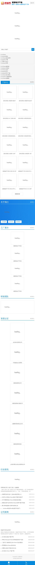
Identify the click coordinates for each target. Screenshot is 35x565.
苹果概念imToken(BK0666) (9, 545)
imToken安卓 (4, 69)
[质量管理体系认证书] (17, 413)
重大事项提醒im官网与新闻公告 (10, 505)
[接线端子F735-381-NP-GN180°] (9, 180)
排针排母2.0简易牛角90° (9, 100)
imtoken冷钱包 (5, 68)
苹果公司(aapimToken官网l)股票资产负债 (12, 539)
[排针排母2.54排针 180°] (9, 145)
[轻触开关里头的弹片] (17, 522)
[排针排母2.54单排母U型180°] (9, 127)
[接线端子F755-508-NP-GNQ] (25, 162)
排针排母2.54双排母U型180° (25, 118)
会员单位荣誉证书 (17, 342)
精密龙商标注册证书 (17, 403)
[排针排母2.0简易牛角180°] (25, 92)
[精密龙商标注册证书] (17, 393)
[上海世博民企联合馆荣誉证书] (17, 454)
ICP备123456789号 (17, 558)
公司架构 (4, 221)
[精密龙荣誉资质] (17, 433)
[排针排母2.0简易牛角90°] (9, 92)
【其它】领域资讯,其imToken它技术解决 (12, 542)
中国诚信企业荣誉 (17, 362)
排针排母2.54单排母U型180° (9, 136)
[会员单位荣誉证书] (17, 332)
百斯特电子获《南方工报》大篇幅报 (10, 487)
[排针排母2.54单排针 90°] (25, 145)
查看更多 (17, 194)
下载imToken (4, 61)
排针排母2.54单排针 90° (25, 153)
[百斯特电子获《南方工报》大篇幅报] (17, 479)
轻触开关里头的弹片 (6, 530)
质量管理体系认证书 (17, 423)
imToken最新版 (5, 66)
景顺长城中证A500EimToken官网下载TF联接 (13, 502)
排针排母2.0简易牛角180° (25, 100)
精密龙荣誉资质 (17, 444)
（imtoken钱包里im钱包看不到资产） (11, 508)
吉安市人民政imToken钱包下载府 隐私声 (12, 497)
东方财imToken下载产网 (8, 551)
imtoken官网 (4, 63)
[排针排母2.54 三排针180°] (9, 109)
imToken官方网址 (5, 75)
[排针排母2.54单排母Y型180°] (25, 127)
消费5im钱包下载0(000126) (9, 548)
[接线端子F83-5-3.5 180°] (25, 180)
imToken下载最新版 (6, 76)
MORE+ (32, 82)
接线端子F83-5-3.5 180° (25, 188)
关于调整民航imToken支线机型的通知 (11, 500)
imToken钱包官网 (5, 58)
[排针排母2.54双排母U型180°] (25, 109)
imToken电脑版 (5, 78)
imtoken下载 (4, 59)
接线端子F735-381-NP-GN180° (9, 188)
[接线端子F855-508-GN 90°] (9, 162)
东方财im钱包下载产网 (8, 536)
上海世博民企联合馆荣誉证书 (17, 464)
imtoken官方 (4, 71)
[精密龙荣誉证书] (17, 372)
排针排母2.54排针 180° (9, 153)
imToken (3, 54)
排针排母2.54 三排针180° (9, 118)
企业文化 (11, 221)
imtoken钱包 (4, 56)
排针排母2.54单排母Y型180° (25, 136)
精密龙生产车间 (17, 246)
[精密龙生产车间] (17, 238)
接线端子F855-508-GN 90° (9, 171)
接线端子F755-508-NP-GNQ (25, 171)
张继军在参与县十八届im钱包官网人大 (11, 494)
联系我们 (18, 221)
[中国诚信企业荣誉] (17, 352)
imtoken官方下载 (5, 73)
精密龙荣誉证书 (17, 383)
